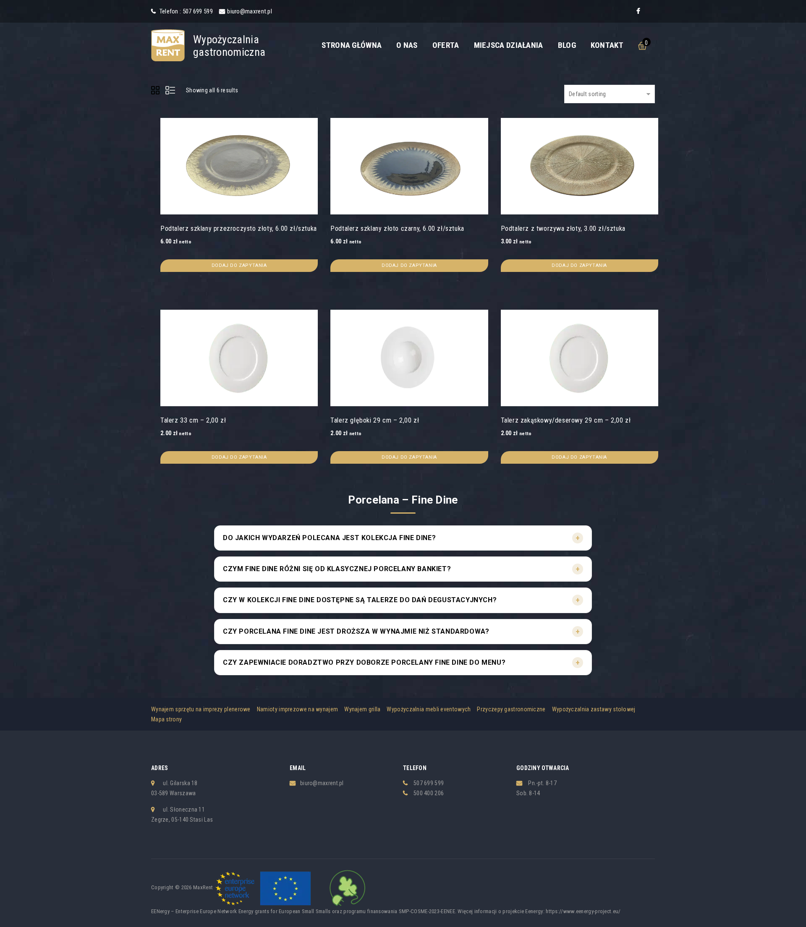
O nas (407, 45)
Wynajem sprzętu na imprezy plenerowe (201, 709)
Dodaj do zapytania (239, 265)
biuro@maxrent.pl (249, 11)
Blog (567, 45)
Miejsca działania (508, 45)
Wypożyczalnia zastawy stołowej (594, 709)
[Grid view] (156, 91)
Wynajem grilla (362, 709)
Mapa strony (166, 719)
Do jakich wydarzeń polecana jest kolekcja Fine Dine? (329, 538)
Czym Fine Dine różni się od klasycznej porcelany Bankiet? (337, 569)
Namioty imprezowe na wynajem (297, 709)
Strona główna (352, 45)
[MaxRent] (168, 45)
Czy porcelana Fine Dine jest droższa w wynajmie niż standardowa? (356, 631)
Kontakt (607, 45)
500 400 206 (428, 793)
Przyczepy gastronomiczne (511, 709)
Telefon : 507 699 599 (185, 11)
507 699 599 (428, 783)
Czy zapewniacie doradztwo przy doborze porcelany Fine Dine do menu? (364, 662)
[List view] (170, 91)
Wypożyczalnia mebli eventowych (429, 709)
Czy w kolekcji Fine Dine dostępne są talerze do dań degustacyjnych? (360, 600)
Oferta (445, 45)
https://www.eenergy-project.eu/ (583, 911)
